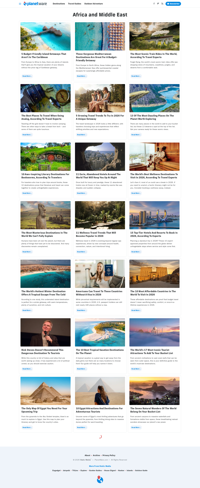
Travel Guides (74, 3)
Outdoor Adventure (93, 3)
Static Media (85, 460)
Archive (96, 455)
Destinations (59, 3)
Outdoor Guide (141, 470)
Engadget (56, 470)
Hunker (121, 470)
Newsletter (174, 4)
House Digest (110, 470)
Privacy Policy (109, 455)
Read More (27, 76)
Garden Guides (95, 470)
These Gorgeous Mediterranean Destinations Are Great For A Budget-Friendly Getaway (96, 57)
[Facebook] (154, 4)
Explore (84, 470)
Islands (130, 470)
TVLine (75, 470)
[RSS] (162, 4)
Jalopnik (66, 470)
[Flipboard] (158, 4)
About (87, 455)
